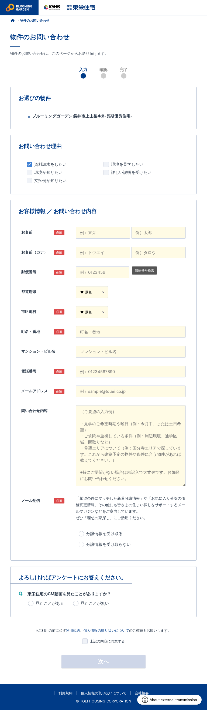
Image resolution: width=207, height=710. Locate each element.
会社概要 (142, 693)
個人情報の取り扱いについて (106, 630)
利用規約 (73, 630)
